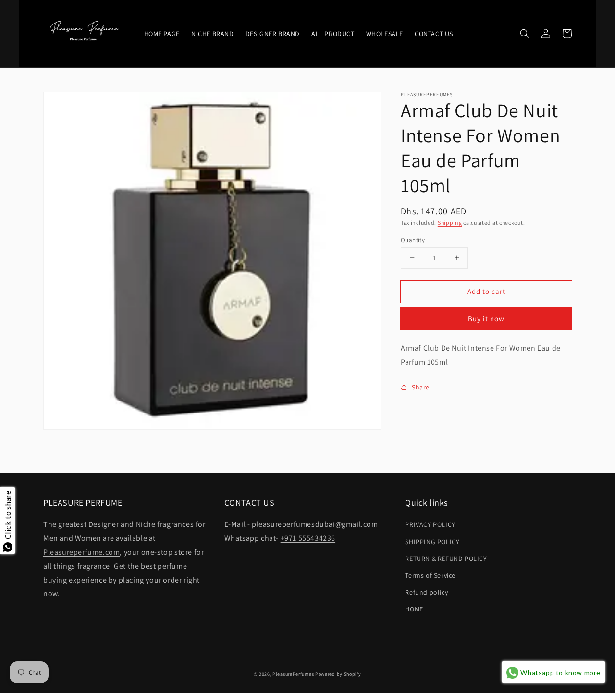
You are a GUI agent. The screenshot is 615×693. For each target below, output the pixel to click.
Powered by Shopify (338, 674)
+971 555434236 (308, 538)
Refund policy (426, 592)
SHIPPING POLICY (432, 541)
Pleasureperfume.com (81, 552)
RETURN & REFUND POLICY (446, 558)
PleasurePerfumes (293, 674)
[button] (524, 33)
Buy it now (486, 318)
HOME (414, 609)
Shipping (450, 222)
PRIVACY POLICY (430, 524)
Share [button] (421, 386)
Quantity (413, 239)
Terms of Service (430, 575)
